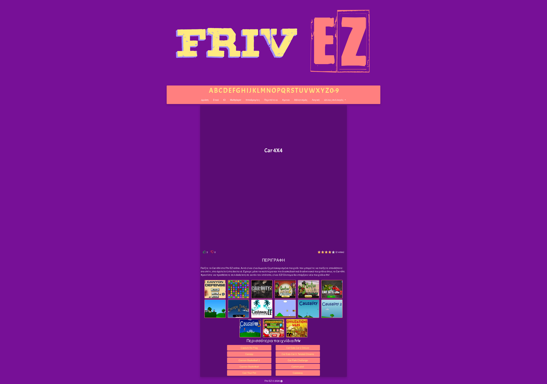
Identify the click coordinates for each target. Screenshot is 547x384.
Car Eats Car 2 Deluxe (297, 347)
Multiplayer (235, 99)
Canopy (249, 354)
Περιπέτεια (271, 99)
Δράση (205, 99)
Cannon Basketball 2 (249, 360)
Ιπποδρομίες (253, 99)
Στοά (216, 99)
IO (224, 99)
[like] (204, 252)
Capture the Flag (249, 347)
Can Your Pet (249, 372)
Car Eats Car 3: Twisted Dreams (298, 354)
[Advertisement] (178, 149)
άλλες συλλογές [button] (334, 99)
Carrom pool (297, 366)
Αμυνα (286, 99)
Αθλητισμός (300, 99)
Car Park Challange (298, 360)
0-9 (334, 90)
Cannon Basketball (249, 366)
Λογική (316, 99)
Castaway (298, 372)
